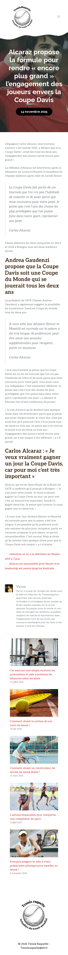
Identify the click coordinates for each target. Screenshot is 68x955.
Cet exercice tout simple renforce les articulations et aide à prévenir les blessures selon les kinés (32, 674)
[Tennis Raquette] (22, 16)
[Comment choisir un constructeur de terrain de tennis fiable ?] (34, 761)
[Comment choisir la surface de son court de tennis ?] (34, 714)
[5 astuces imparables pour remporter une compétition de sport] (34, 808)
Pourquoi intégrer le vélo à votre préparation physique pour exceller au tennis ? (34, 865)
